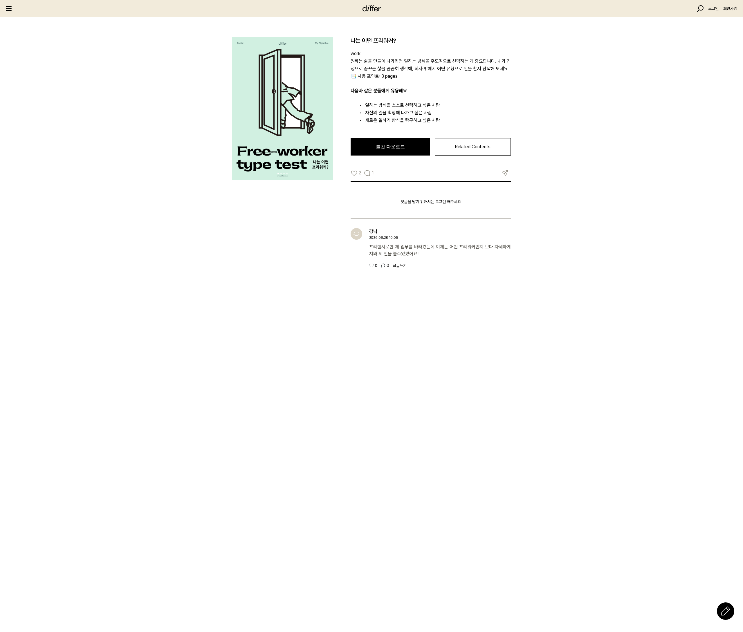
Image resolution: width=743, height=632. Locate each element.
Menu (9, 8)
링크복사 (505, 172)
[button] (278, 173)
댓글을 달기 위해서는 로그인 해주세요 (431, 201)
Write (725, 611)
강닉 (373, 231)
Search (700, 8)
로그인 (713, 8)
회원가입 (730, 8)
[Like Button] (354, 172)
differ (371, 8)
